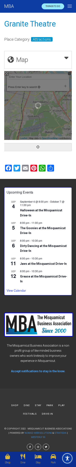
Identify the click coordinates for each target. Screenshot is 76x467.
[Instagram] (38, 447)
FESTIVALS (30, 414)
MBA (9, 6)
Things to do (53, 6)
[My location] (38, 147)
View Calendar (16, 290)
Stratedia (60, 433)
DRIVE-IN (47, 414)
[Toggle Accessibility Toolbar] (67, 458)
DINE (27, 405)
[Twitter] (46, 447)
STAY (38, 405)
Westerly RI (38, 437)
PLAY (61, 405)
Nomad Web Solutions (38, 433)
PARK (49, 405)
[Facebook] (30, 447)
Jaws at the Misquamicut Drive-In (43, 263)
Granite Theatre (30, 24)
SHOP (15, 405)
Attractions (42, 39)
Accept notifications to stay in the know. (38, 371)
